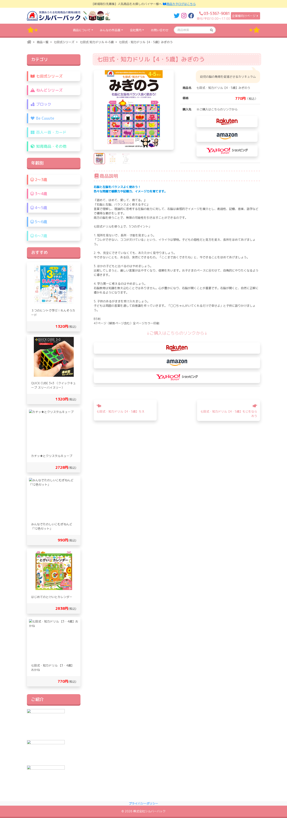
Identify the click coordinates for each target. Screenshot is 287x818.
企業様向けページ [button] (243, 16)
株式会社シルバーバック (149, 811)
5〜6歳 (40, 221)
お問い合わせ (160, 30)
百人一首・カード (50, 132)
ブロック (43, 104)
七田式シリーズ (49, 76)
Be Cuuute (44, 118)
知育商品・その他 (50, 146)
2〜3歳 (40, 179)
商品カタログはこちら (181, 4)
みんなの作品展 (110, 30)
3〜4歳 (40, 193)
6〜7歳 (40, 235)
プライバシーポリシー (143, 803)
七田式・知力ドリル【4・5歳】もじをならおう (228, 413)
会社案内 (136, 30)
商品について (82, 30)
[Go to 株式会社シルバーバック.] (29, 42)
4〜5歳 (40, 207)
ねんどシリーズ (49, 90)
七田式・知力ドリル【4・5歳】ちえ (121, 411)
